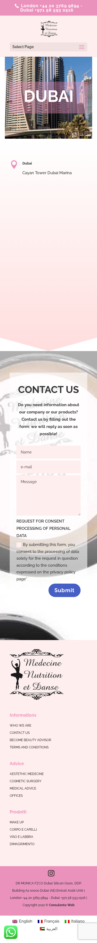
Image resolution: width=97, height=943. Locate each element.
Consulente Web (62, 905)
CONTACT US (20, 733)
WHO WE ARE (20, 725)
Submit (64, 590)
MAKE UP (17, 822)
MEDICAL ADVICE (23, 788)
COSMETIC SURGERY (25, 781)
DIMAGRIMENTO (22, 844)
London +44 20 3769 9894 (49, 5)
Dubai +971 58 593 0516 (47, 10)
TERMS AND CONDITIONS (29, 747)
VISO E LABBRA (21, 837)
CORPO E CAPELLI (23, 829)
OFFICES (16, 796)
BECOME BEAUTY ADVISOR (30, 740)
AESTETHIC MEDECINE (27, 774)
